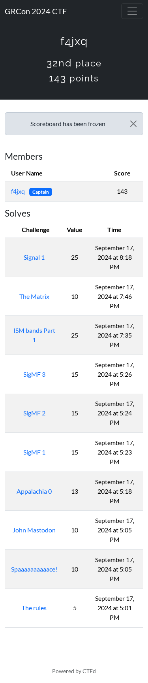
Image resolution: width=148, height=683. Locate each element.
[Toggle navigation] (132, 11)
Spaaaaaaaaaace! (34, 569)
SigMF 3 (34, 374)
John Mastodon (34, 530)
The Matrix (34, 296)
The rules (34, 607)
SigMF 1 (34, 452)
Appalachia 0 (34, 491)
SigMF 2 (34, 413)
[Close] (133, 124)
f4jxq (18, 191)
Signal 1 (34, 257)
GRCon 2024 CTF (36, 11)
